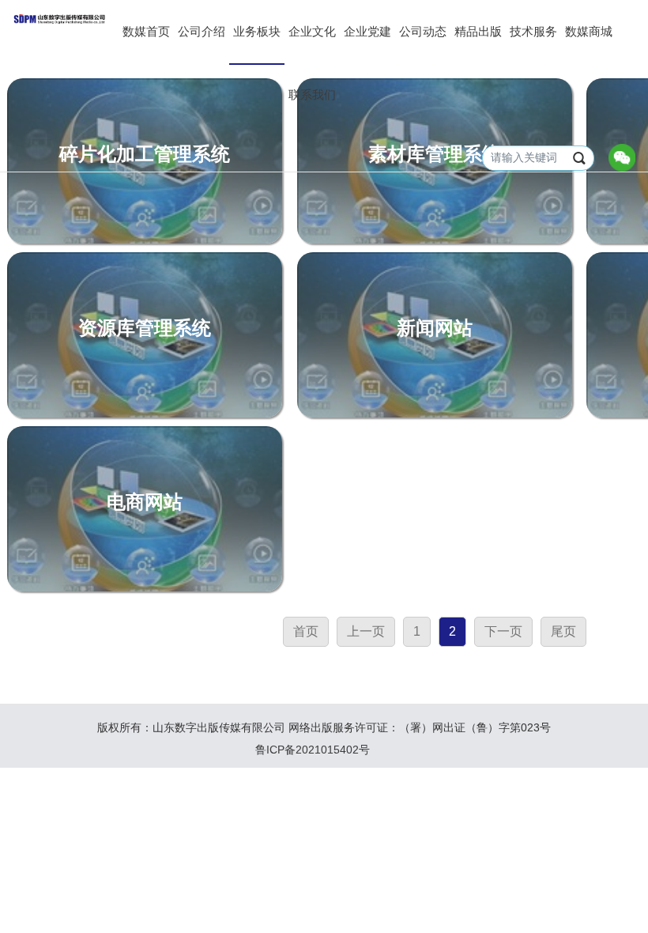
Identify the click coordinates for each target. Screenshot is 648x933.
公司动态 (422, 31)
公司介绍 (201, 31)
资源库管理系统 (144, 328)
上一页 (366, 631)
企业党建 (367, 31)
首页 (305, 631)
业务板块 (257, 31)
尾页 (563, 631)
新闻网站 (435, 328)
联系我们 (312, 95)
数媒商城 (588, 31)
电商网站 (145, 502)
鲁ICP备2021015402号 (312, 749)
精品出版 (478, 31)
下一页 (503, 631)
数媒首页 (146, 31)
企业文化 (312, 31)
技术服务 (533, 31)
